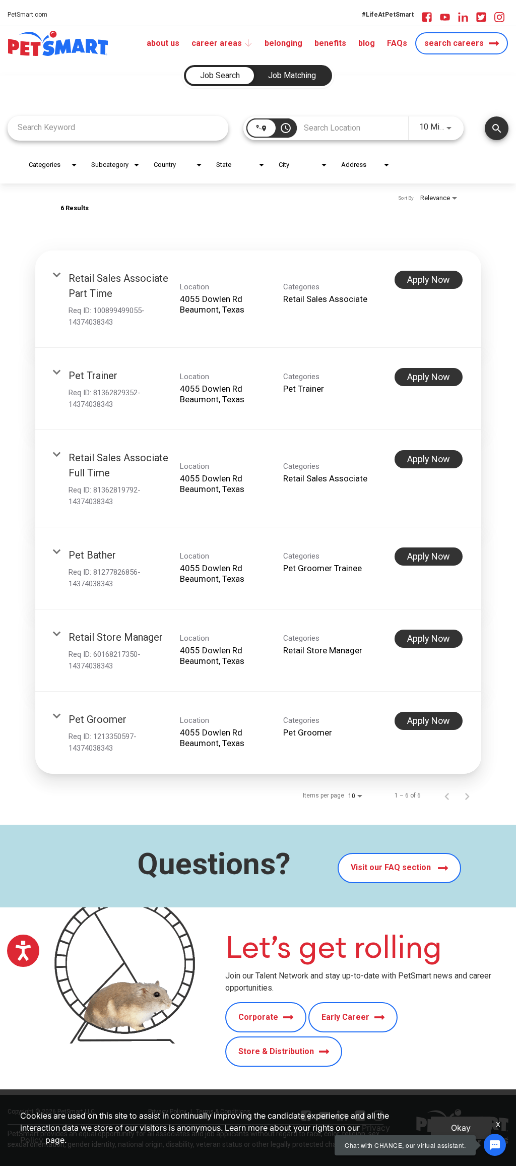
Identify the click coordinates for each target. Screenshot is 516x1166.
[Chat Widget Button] (495, 1145)
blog (366, 43)
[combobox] (118, 127)
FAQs (397, 43)
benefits (330, 43)
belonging (283, 43)
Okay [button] (461, 1128)
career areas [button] (216, 43)
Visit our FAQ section (392, 868)
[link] (258, 299)
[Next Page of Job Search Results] (467, 795)
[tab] (220, 75)
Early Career (345, 1017)
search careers (454, 43)
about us (163, 43)
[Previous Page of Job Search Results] (447, 795)
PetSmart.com (27, 14)
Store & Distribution (276, 1051)
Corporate (258, 1017)
